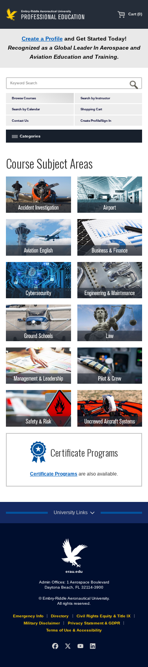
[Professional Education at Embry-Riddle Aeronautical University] (45, 14)
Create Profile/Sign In (96, 121)
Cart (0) (134, 14)
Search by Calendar (26, 109)
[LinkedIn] (92, 646)
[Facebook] (55, 646)
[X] (67, 646)
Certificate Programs (53, 474)
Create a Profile (42, 39)
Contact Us (20, 121)
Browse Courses (24, 98)
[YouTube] (80, 646)
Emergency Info (28, 616)
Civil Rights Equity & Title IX (104, 616)
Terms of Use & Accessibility (74, 630)
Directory (60, 616)
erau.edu (74, 571)
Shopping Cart (91, 109)
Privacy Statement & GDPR (94, 623)
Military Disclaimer (42, 623)
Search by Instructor (95, 98)
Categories (30, 136)
